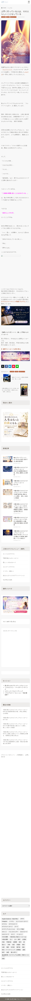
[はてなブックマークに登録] (9, 366)
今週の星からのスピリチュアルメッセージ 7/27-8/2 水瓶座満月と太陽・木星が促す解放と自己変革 (15, 741)
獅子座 (18, 947)
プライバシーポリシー (7, 755)
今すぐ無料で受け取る (9, 621)
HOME (4, 8)
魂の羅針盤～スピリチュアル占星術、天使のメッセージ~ (15, 955)
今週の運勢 (5, 939)
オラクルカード (13, 924)
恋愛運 (15, 942)
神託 (23, 947)
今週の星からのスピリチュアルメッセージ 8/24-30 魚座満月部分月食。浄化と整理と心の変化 (15, 711)
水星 (13, 944)
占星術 (24, 939)
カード (16, 926)
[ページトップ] (28, 998)
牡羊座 (12, 947)
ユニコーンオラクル (9, 567)
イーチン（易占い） (9, 571)
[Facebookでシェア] (6, 366)
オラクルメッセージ (7, 926)
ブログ (7, 17)
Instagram (4, 921)
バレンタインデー (13, 931)
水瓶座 (18, 944)
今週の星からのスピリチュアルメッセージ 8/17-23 (15, 718)
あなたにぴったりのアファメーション (14, 575)
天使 (3, 942)
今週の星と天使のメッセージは (18, 937)
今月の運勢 (5, 937)
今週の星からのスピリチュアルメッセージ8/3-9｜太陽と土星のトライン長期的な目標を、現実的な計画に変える (15, 733)
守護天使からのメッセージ (10, 558)
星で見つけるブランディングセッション (16, 685)
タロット (4, 931)
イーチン (11, 921)
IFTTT (22, 919)
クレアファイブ (7, 69)
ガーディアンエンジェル (8, 929)
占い (11, 939)
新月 (20, 942)
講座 (24, 949)
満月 (23, 944)
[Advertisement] (15, 649)
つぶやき (10, 8)
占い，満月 (17, 939)
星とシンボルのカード (9, 562)
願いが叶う (14, 952)
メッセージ (20, 934)
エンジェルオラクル (9, 554)
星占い (4, 944)
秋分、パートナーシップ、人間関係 (11, 949)
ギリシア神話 (20, 929)
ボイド (13, 934)
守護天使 (9, 942)
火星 (3, 947)
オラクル (4, 924)
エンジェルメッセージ (22, 921)
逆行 (3, 952)
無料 (8, 947)
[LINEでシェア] (17, 366)
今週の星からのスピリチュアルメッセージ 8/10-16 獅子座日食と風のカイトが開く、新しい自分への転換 (15, 725)
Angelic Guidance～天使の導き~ (10, 919)
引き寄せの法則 (7, 580)
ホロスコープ (13, 17)
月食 (9, 944)
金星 (8, 952)
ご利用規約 (19, 755)
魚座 (3, 958)
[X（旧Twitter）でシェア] (2, 366)
